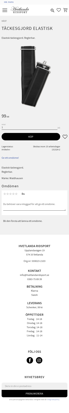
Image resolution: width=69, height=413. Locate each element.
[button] (5, 10)
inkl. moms (8, 2)
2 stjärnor (7, 193)
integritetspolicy (53, 399)
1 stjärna (4, 193)
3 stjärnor (10, 193)
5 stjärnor (16, 193)
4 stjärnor (13, 193)
